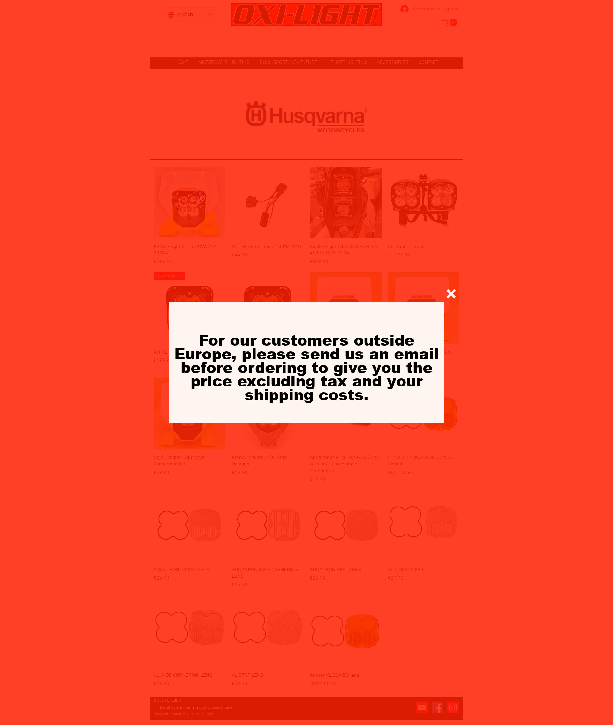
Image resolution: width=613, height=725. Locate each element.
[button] (451, 294)
